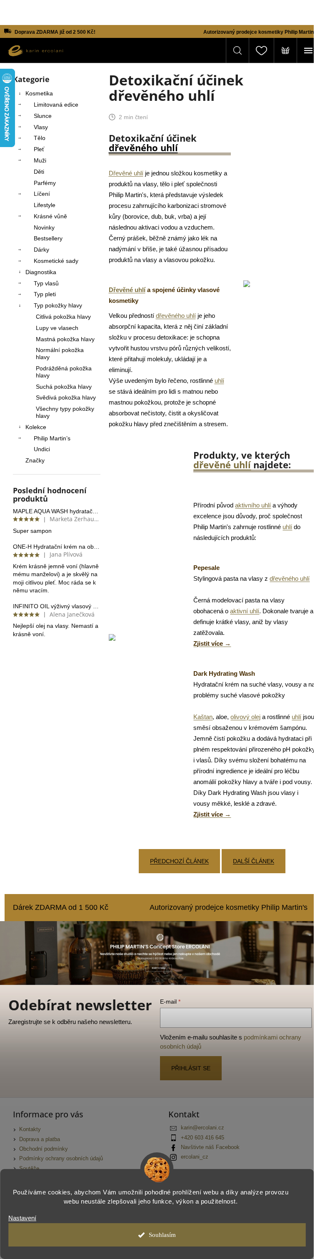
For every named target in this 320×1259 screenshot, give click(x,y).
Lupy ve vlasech (57, 328)
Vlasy (41, 127)
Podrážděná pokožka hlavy (64, 372)
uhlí (219, 380)
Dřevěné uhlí (126, 173)
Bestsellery (48, 238)
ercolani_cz (194, 1157)
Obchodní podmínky (43, 1149)
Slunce (43, 115)
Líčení (42, 193)
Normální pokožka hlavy (60, 353)
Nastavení (22, 1218)
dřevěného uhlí (143, 147)
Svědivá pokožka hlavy (66, 397)
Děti (39, 171)
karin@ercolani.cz (202, 1128)
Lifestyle (44, 205)
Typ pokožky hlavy (58, 305)
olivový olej (245, 716)
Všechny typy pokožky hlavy (65, 412)
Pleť (39, 149)
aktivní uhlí (244, 611)
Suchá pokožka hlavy (64, 386)
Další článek (253, 861)
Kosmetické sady (56, 260)
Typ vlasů (46, 283)
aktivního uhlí (253, 505)
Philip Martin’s (52, 438)
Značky (35, 460)
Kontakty (30, 1129)
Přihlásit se (190, 1068)
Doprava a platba (39, 1139)
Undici (42, 449)
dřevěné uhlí (222, 464)
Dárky (41, 249)
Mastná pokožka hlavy (65, 339)
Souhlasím (162, 1235)
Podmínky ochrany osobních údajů (61, 1159)
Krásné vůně (50, 216)
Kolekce (35, 427)
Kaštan (202, 716)
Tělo (39, 138)
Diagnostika (40, 272)
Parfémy (45, 183)
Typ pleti (45, 294)
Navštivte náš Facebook (210, 1147)
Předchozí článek (179, 861)
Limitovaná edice (56, 104)
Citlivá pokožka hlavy (63, 316)
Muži (40, 160)
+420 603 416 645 (202, 1138)
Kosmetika (39, 93)
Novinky (44, 227)
